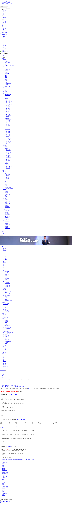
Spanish (4, 40)
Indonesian (4, 35)
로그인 (3, 55)
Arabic (4, 41)
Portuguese (4, 39)
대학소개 (3, 9)
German (4, 38)
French (4, 37)
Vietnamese (4, 36)
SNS (2, 26)
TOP (0, 502)
